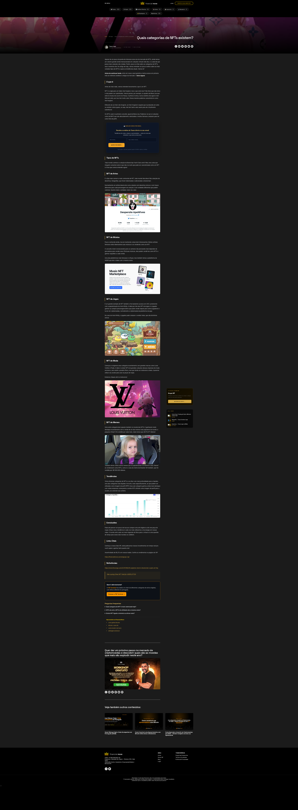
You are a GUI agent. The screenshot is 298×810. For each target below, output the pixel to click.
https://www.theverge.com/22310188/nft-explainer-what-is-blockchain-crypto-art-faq (131, 568)
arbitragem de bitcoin (114, 631)
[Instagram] (106, 768)
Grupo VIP (160, 757)
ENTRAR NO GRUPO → (179, 401)
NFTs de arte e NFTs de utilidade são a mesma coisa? (123, 610)
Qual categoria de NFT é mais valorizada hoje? (121, 606)
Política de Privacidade (182, 759)
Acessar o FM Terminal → (116, 594)
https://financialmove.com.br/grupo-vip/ (117, 557)
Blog (159, 759)
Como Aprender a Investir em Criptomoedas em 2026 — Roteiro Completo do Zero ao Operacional (179, 733)
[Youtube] (109, 768)
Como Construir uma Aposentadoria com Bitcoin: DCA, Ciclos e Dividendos (147, 733)
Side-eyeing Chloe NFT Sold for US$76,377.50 (121, 574)
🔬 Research (182, 9)
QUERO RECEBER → (116, 145)
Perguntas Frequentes (182, 755)
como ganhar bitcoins (114, 622)
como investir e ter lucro (114, 628)
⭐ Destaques (142, 13)
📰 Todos (115, 9)
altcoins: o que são (113, 625)
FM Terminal (112, 587)
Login (159, 761)
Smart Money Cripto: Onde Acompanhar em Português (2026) (118, 733)
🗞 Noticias (155, 13)
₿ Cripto (127, 9)
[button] (176, 46)
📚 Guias (156, 9)
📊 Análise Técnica (142, 9)
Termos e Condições (181, 757)
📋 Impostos (169, 9)
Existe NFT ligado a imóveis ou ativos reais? (120, 613)
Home (106, 36)
